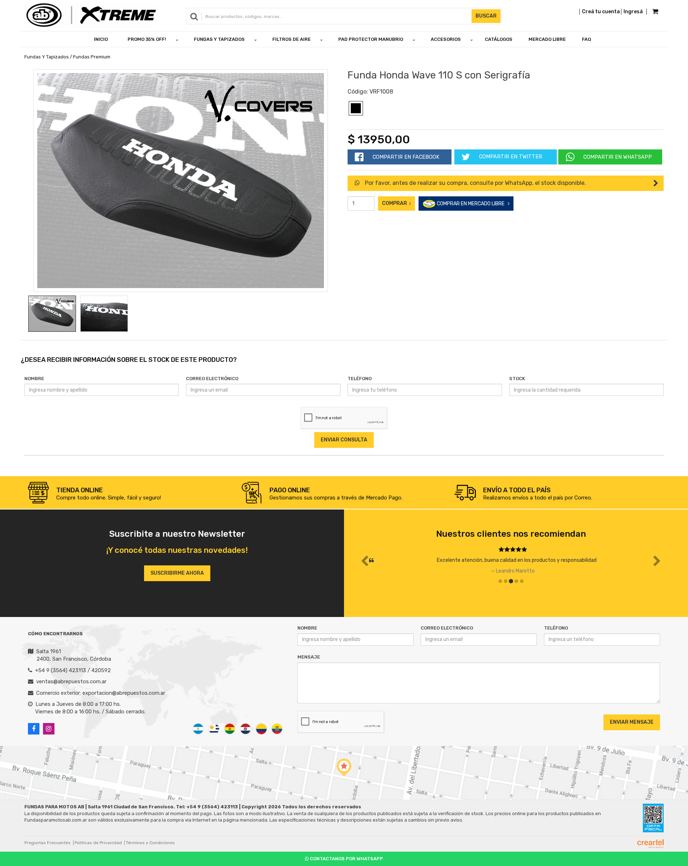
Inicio (101, 39)
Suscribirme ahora (177, 573)
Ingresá (633, 12)
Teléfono (360, 378)
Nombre (34, 378)
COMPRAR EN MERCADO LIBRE (472, 204)
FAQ (586, 39)
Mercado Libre (547, 39)
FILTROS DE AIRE (291, 39)
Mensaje (308, 657)
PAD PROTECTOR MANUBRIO (370, 39)
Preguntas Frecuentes (47, 842)
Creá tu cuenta (601, 12)
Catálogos (498, 39)
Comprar (395, 203)
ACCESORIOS (446, 39)
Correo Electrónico (212, 378)
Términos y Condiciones (150, 842)
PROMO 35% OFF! (147, 39)
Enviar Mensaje (632, 722)
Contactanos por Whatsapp (346, 858)
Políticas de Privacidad (98, 842)
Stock (517, 378)
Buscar (486, 16)
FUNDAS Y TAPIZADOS (219, 39)
